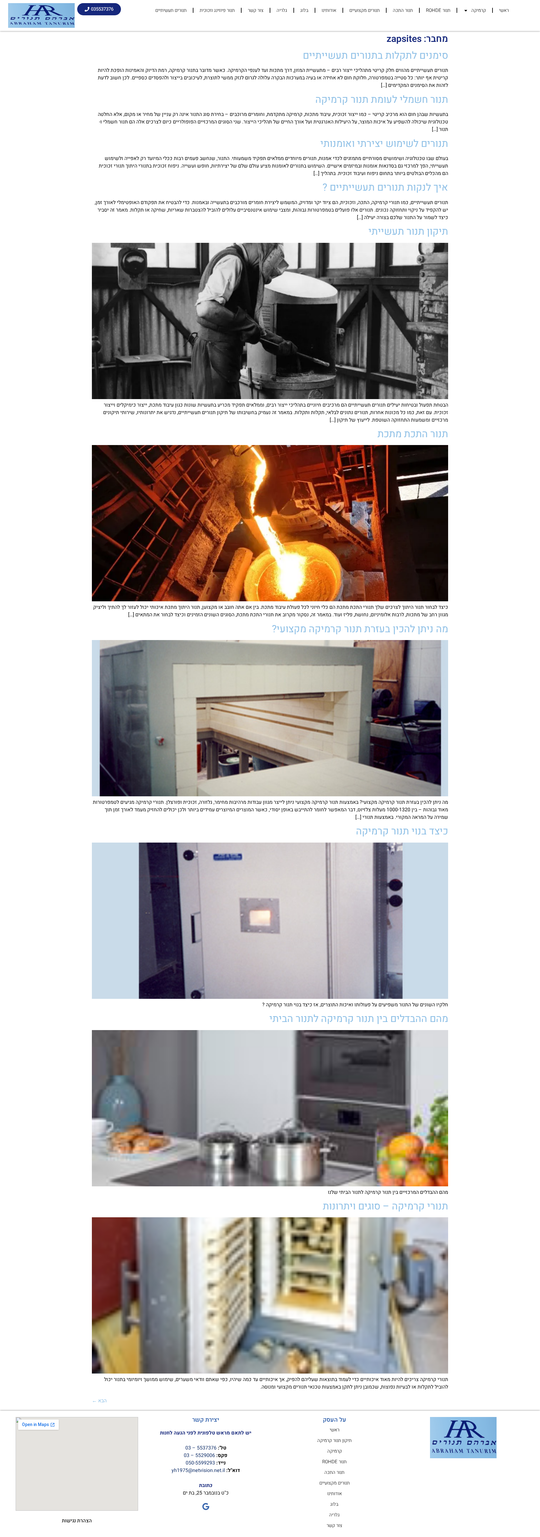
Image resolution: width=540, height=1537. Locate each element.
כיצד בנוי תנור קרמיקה (402, 831)
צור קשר (255, 10)
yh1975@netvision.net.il (198, 1470)
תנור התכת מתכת (413, 434)
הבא (99, 1400)
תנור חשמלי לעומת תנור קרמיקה (381, 99)
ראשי (504, 10)
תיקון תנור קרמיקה (334, 1440)
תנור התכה (403, 10)
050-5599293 (200, 1463)
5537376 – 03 (201, 1448)
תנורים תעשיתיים (171, 10)
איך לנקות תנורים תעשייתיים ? (385, 187)
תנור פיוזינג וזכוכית (217, 10)
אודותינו (329, 10)
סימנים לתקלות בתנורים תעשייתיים (375, 55)
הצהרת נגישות (77, 1520)
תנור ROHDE (438, 10)
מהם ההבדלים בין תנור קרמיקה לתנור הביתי (358, 1018)
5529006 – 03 (199, 1455)
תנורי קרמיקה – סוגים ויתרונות (385, 1206)
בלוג (304, 10)
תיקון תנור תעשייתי (408, 231)
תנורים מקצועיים (364, 10)
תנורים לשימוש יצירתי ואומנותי (384, 143)
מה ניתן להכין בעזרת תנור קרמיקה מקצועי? (360, 629)
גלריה (282, 10)
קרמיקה (478, 10)
